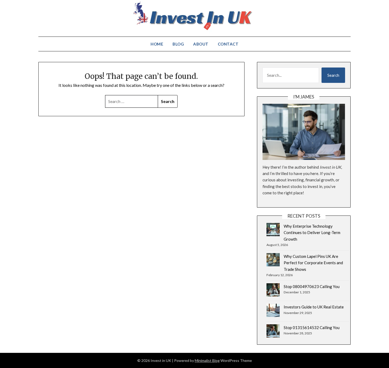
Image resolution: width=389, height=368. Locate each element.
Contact (228, 44)
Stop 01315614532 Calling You (312, 327)
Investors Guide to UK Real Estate (314, 306)
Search (333, 75)
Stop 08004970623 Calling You (312, 286)
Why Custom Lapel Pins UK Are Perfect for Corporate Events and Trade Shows (313, 263)
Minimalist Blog (207, 360)
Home (157, 44)
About (201, 44)
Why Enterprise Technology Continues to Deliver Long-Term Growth (312, 232)
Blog (178, 44)
